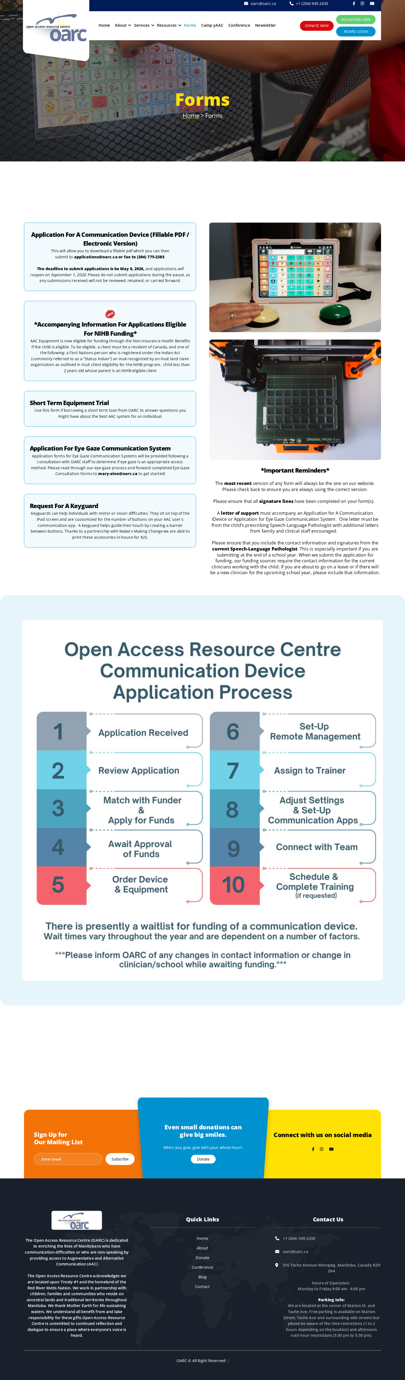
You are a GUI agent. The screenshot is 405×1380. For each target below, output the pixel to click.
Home (104, 25)
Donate (203, 1159)
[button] (121, 25)
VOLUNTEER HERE (356, 19)
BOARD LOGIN (356, 31)
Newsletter (265, 25)
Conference (239, 25)
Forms (190, 25)
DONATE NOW (317, 25)
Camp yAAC (212, 25)
